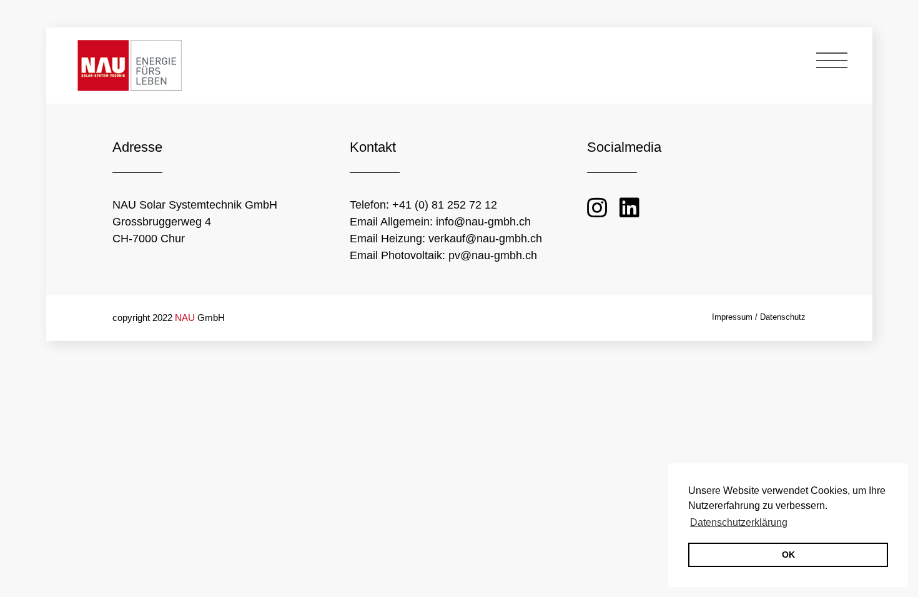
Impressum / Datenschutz (759, 317)
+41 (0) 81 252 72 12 (444, 205)
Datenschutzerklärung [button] (738, 522)
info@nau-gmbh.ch (482, 221)
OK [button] (788, 555)
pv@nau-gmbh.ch (491, 255)
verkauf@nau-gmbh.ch (483, 238)
